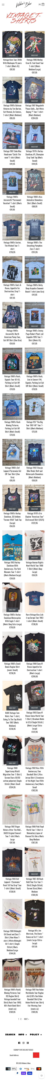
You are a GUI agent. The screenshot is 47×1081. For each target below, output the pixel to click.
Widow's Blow (26, 1063)
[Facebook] (19, 1043)
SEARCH (10, 1034)
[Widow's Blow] (23, 4)
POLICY (36, 1034)
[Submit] (36, 1055)
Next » (26, 1019)
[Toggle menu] (3, 4)
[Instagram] (23, 1043)
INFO (22, 1034)
